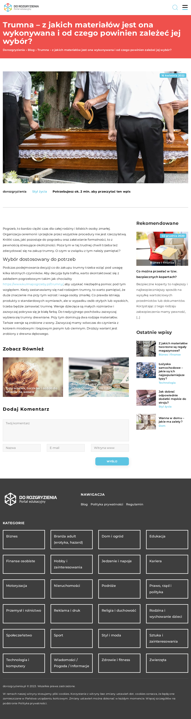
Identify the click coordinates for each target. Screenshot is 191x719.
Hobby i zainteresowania (68, 564)
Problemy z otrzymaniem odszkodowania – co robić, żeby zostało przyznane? (96, 388)
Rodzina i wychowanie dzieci (165, 613)
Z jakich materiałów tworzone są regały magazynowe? (173, 347)
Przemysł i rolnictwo (23, 610)
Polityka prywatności (107, 504)
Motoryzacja (16, 586)
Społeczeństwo (19, 635)
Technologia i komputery (17, 663)
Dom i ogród (112, 536)
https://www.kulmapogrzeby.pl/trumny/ (33, 284)
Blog (84, 504)
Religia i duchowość (119, 610)
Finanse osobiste (20, 561)
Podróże (109, 586)
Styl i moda (111, 635)
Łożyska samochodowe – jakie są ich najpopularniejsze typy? (171, 371)
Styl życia (39, 191)
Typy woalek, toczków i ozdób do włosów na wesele (31, 390)
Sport (58, 635)
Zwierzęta (157, 660)
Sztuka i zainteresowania (163, 638)
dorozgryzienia (15, 191)
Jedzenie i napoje (117, 561)
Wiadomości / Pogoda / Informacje (71, 663)
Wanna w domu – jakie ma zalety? (171, 420)
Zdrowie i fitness (116, 660)
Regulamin (134, 504)
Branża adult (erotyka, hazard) (68, 539)
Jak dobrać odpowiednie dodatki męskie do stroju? (172, 397)
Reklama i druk (67, 610)
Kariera (155, 561)
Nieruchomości (67, 586)
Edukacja (157, 536)
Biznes (12, 536)
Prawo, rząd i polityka (160, 589)
